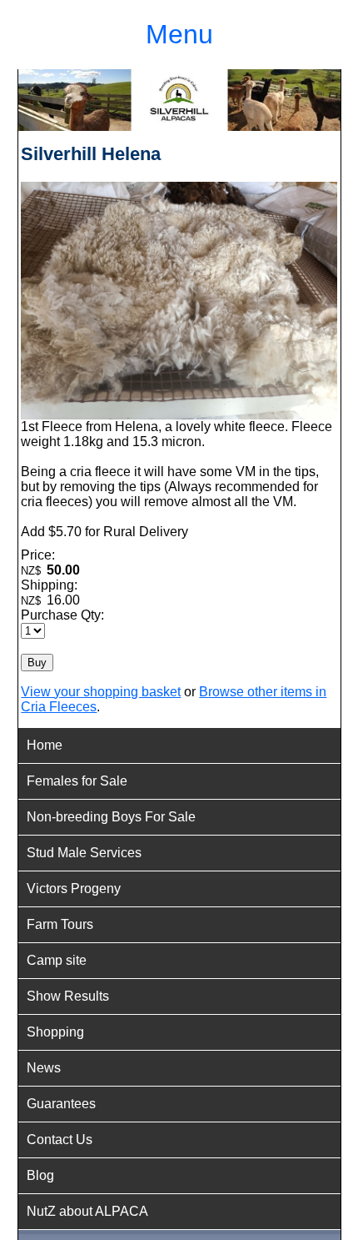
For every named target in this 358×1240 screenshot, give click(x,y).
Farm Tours (60, 924)
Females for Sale (77, 781)
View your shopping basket (101, 692)
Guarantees (61, 1104)
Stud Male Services (84, 853)
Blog (40, 1175)
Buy (37, 662)
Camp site (57, 960)
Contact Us (59, 1139)
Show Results (68, 996)
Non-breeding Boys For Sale (111, 817)
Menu (179, 34)
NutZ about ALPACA (87, 1211)
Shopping (55, 1032)
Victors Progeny (74, 888)
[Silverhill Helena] (178, 415)
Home (44, 745)
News (44, 1068)
